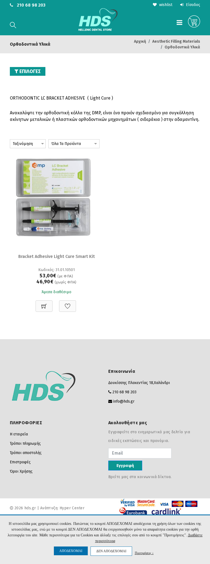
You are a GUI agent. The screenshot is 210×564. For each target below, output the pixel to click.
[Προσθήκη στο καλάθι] (44, 303)
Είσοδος (192, 4)
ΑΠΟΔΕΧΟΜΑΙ (70, 551)
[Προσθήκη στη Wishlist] (67, 303)
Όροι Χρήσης (21, 471)
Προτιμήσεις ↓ (144, 553)
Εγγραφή (125, 465)
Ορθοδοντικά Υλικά (182, 47)
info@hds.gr (124, 401)
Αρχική (140, 41)
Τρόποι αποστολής (26, 452)
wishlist (165, 4)
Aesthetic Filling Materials (176, 41)
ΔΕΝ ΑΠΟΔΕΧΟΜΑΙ (111, 551)
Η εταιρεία (19, 434)
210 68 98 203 (31, 5)
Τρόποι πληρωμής (25, 443)
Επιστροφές (20, 462)
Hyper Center (72, 508)
